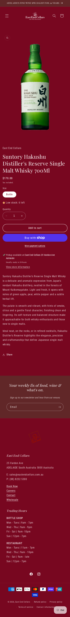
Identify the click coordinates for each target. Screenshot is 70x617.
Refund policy (40, 602)
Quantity (7, 209)
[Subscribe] (59, 407)
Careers (11, 490)
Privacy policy (56, 602)
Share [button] (10, 354)
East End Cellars (22, 602)
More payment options (35, 246)
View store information (18, 266)
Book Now (12, 486)
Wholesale (12, 499)
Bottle (9, 194)
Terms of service (25, 607)
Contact (11, 495)
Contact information (46, 607)
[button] (7, 15)
